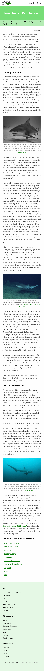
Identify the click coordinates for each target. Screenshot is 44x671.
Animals (9, 22)
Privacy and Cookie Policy (12, 592)
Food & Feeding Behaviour (13, 564)
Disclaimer (6, 595)
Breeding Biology (10, 553)
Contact (5, 610)
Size (5, 575)
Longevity (7, 567)
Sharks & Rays (18, 22)
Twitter (5, 653)
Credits (5, 601)
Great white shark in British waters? (15, 526)
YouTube (6, 656)
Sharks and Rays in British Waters (14, 426)
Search (31, 3)
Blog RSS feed (8, 638)
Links (4, 632)
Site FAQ (6, 598)
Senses (6, 571)
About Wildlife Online (10, 604)
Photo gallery (7, 623)
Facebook (6, 647)
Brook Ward (22, 152)
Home (4, 22)
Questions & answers (10, 626)
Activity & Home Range (12, 543)
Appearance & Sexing (11, 546)
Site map (5, 635)
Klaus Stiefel (29, 490)
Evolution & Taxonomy (12, 561)
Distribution (8, 557)
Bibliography (7, 629)
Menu (39, 3)
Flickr (5, 650)
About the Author (9, 607)
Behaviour (7, 550)
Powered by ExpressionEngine (29, 662)
